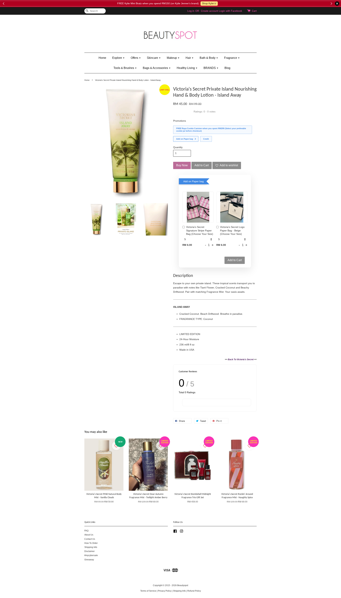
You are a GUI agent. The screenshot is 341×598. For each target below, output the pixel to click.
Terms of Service (148, 591)
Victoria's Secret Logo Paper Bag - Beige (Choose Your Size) (232, 230)
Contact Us (89, 539)
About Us (88, 535)
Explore (117, 57)
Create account (209, 10)
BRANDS (210, 67)
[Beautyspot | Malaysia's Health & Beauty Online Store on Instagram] (181, 532)
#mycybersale (91, 555)
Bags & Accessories (156, 67)
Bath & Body (208, 57)
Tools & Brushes (124, 67)
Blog (227, 67)
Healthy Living (186, 67)
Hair (189, 57)
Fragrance (231, 57)
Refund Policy (194, 591)
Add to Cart (235, 260)
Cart (254, 10)
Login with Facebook (230, 10)
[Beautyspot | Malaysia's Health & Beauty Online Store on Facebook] (175, 532)
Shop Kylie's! (98, 3)
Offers (135, 57)
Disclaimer (89, 551)
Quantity (178, 147)
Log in (190, 10)
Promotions (179, 120)
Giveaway (89, 559)
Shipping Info (90, 547)
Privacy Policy (164, 591)
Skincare (153, 57)
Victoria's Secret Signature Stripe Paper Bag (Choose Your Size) (199, 230)
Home (102, 57)
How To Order (91, 543)
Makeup (172, 57)
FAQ (86, 530)
